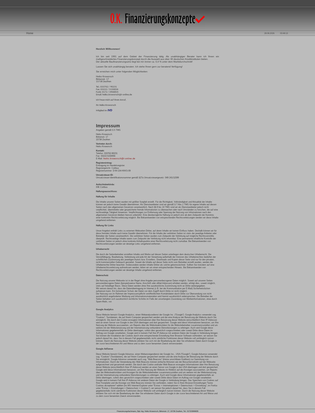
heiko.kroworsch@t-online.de (119, 158)
